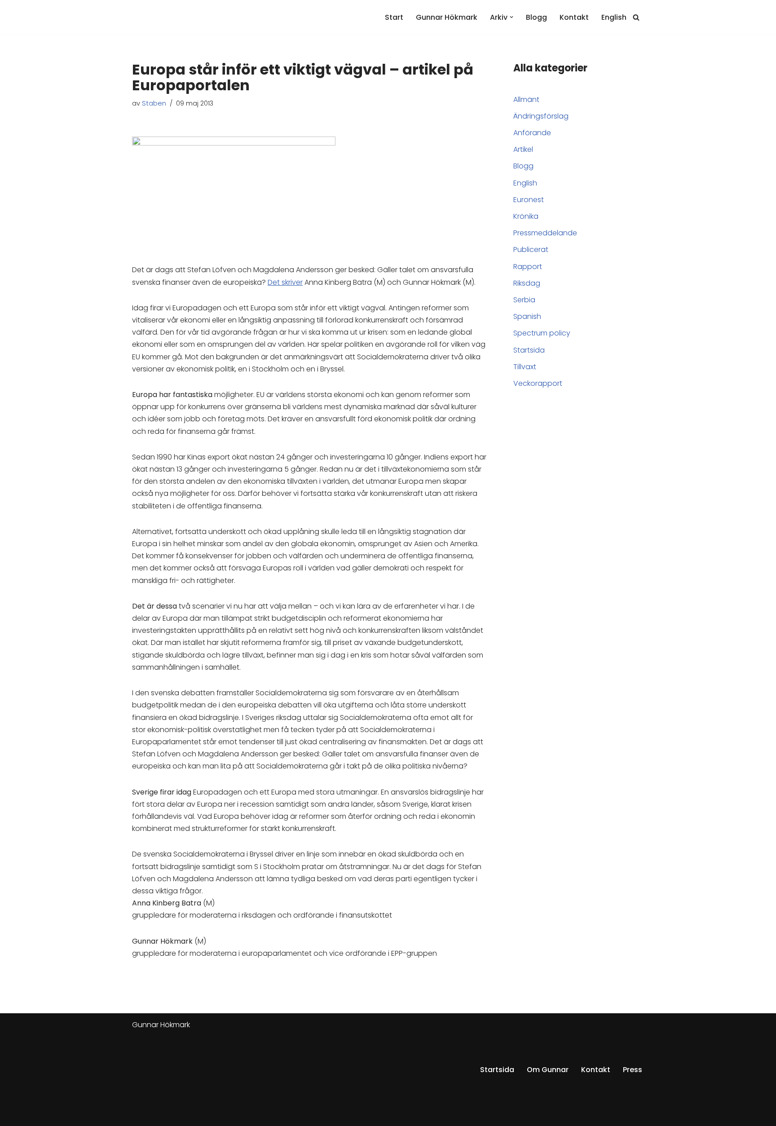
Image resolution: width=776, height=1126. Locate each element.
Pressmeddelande (545, 233)
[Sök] (636, 17)
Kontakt (574, 17)
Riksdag (526, 283)
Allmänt (526, 99)
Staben (154, 103)
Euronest (528, 199)
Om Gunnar (548, 1069)
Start (394, 17)
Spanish (527, 316)
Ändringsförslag (541, 116)
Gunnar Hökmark (446, 17)
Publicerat (530, 249)
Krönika (525, 216)
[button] (511, 17)
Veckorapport (537, 383)
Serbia (524, 300)
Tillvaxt (524, 367)
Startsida (529, 350)
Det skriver (285, 282)
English (613, 17)
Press (632, 1069)
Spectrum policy (541, 333)
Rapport (527, 266)
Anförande (532, 133)
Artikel (523, 149)
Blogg (536, 17)
